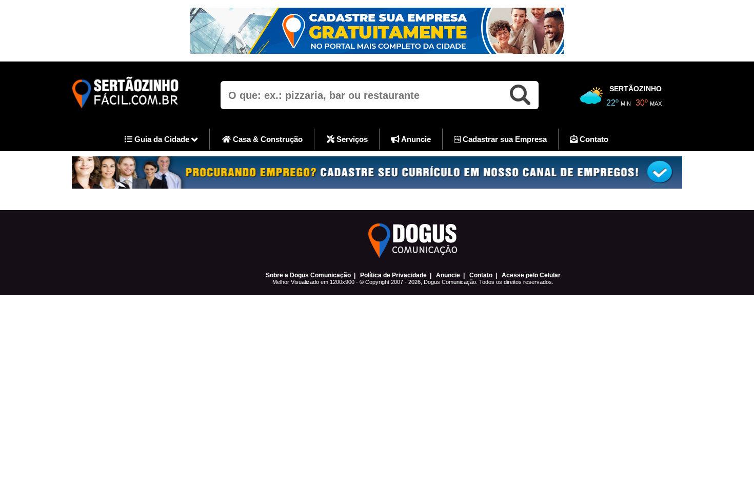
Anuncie (415, 139)
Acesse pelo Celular (531, 275)
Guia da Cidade (161, 139)
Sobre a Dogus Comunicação (308, 275)
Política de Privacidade (393, 275)
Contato (593, 139)
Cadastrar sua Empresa (504, 139)
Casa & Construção (267, 139)
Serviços (351, 139)
